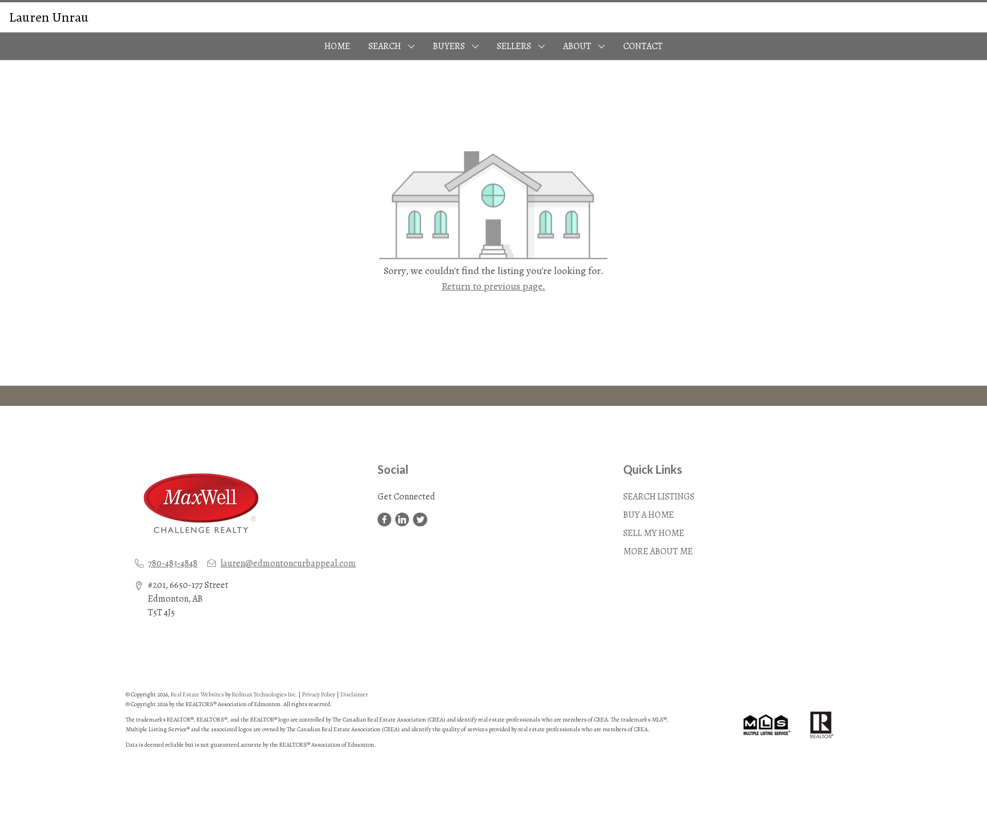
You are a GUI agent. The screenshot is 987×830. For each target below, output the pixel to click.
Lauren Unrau (49, 17)
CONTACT (643, 46)
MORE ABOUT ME (658, 551)
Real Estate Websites (198, 694)
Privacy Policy (318, 694)
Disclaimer (354, 694)
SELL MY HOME (653, 533)
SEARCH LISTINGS (659, 496)
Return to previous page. (493, 286)
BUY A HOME (648, 515)
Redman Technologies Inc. (265, 694)
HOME (337, 46)
